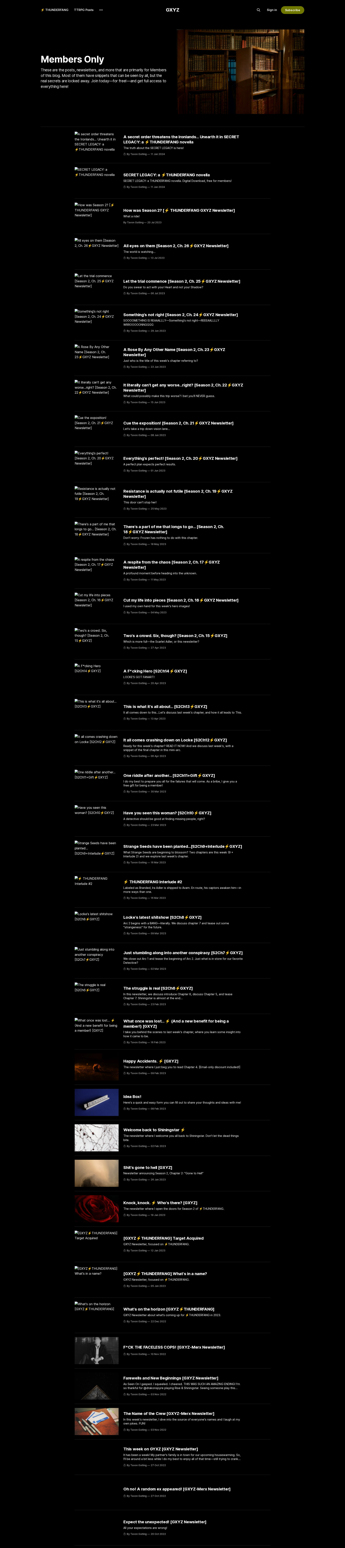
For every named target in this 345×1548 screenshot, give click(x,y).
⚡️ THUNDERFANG (54, 10)
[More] (101, 10)
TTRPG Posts (83, 10)
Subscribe (292, 10)
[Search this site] (258, 10)
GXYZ (172, 10)
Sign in (272, 10)
